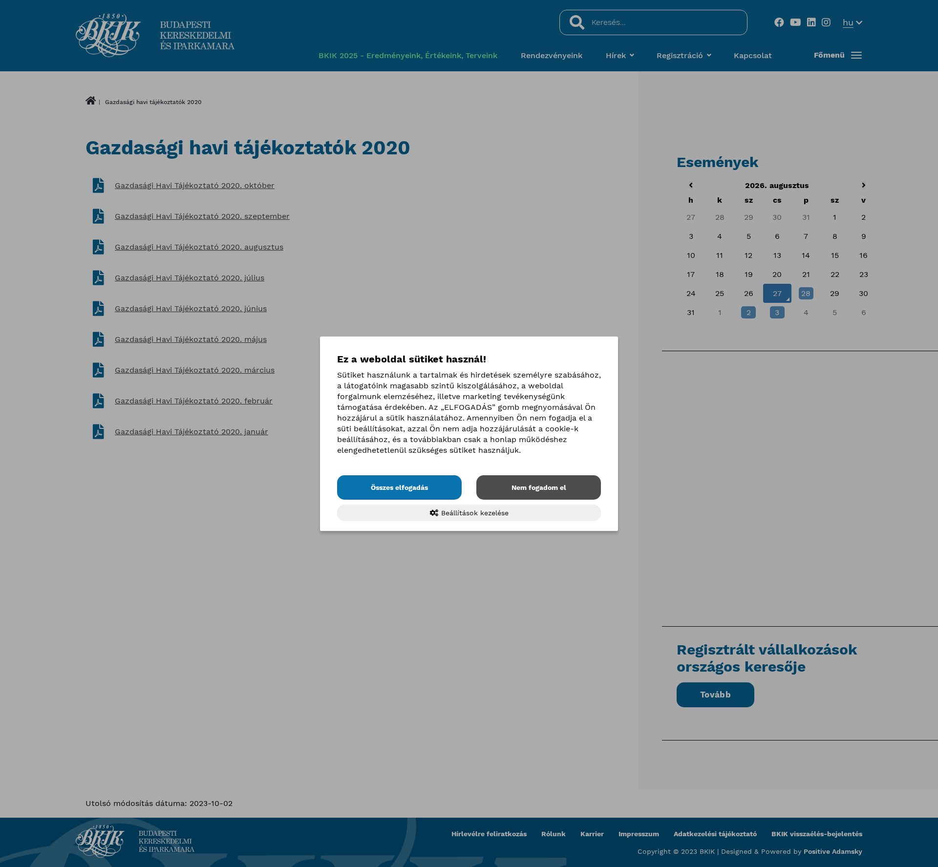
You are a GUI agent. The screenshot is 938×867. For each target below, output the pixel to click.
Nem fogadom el (539, 487)
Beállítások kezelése (474, 513)
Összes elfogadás (399, 487)
